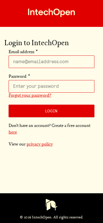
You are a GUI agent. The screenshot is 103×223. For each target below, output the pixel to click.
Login (51, 111)
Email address (21, 52)
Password (18, 77)
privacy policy (40, 144)
